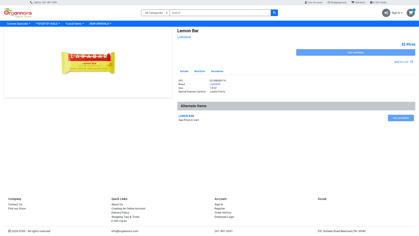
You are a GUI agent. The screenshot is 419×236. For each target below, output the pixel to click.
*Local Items (74, 23)
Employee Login (224, 216)
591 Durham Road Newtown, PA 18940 (342, 231)
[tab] (184, 71)
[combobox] (220, 13)
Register (220, 208)
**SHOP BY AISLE (47, 23)
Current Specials (17, 23)
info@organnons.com (124, 231)
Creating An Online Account (128, 208)
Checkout (359, 2)
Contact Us (15, 204)
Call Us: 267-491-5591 (45, 2)
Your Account (315, 2)
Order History (223, 212)
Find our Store (17, 208)
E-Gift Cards (379, 2)
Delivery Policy (120, 212)
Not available (356, 52)
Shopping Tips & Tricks (125, 216)
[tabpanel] (296, 87)
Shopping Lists (338, 2)
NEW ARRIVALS (99, 23)
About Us (117, 204)
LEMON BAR (186, 116)
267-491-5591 (224, 231)
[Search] (274, 13)
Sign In (219, 204)
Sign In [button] (396, 12)
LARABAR (215, 84)
